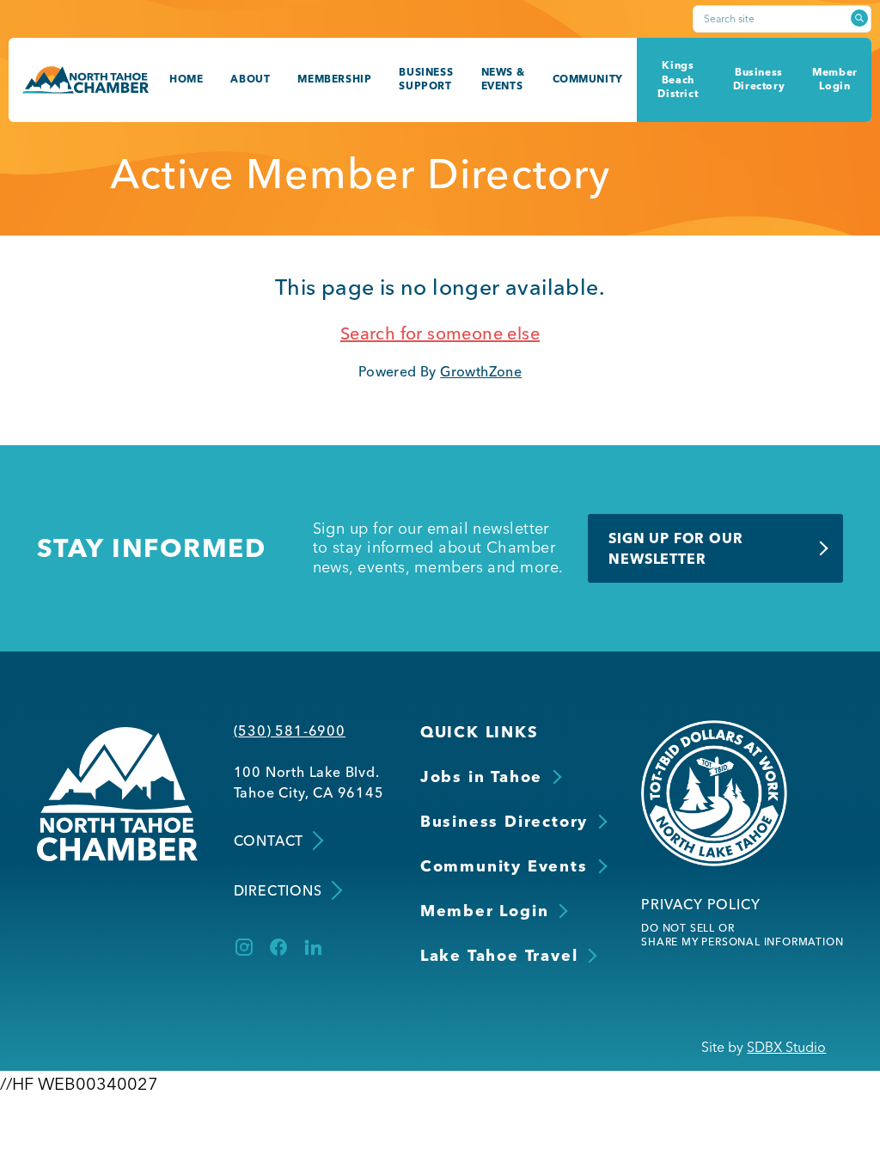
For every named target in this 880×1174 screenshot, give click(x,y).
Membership (334, 78)
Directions (278, 890)
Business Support (426, 79)
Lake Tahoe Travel (499, 955)
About (250, 78)
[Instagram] (244, 947)
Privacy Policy (700, 904)
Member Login (835, 79)
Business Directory (759, 79)
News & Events (503, 79)
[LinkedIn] (312, 947)
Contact (269, 840)
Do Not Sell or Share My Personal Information (742, 934)
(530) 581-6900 (289, 730)
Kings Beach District (677, 79)
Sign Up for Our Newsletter (675, 548)
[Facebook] (278, 947)
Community (588, 78)
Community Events (504, 866)
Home (186, 78)
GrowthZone (481, 371)
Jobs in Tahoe (481, 776)
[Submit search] (859, 18)
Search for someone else (440, 333)
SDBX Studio (786, 1046)
